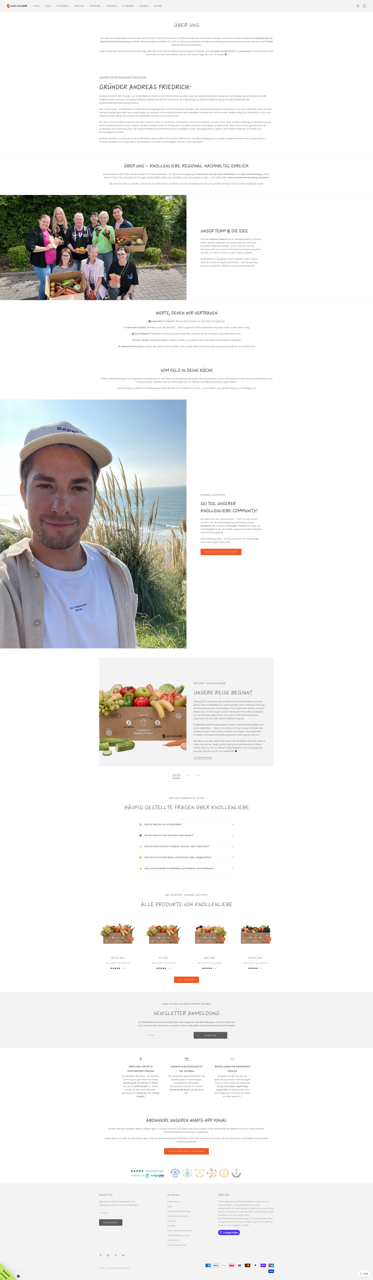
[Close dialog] (240, 611)
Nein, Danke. (215, 661)
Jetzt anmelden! (215, 652)
